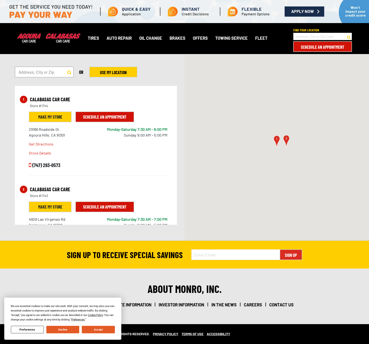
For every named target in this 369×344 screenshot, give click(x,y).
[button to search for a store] (349, 36)
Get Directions (41, 144)
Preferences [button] (78, 319)
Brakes (177, 38)
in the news (224, 304)
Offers (200, 38)
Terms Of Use (193, 334)
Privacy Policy (165, 334)
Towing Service (231, 38)
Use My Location (113, 72)
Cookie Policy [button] (95, 315)
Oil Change (150, 38)
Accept (98, 329)
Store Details (40, 153)
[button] (277, 141)
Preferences (27, 329)
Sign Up (291, 255)
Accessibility (218, 334)
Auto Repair (119, 38)
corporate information (126, 304)
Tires (93, 38)
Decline (62, 329)
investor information (181, 304)
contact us (281, 304)
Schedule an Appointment (322, 47)
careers (253, 304)
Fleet (261, 38)
